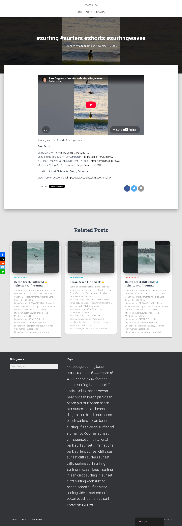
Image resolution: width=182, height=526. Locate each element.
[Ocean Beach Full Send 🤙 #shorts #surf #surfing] (35, 257)
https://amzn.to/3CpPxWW (105, 160)
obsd (83, 391)
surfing (100, 463)
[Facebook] (2, 254)
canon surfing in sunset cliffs (89, 385)
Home (79, 12)
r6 (80, 427)
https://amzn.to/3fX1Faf (90, 165)
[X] (2, 259)
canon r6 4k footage (91, 379)
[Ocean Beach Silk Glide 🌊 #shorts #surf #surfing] (146, 257)
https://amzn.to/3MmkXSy (98, 156)
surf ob (94, 493)
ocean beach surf (89, 415)
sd (112, 427)
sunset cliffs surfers (82, 457)
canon (72, 372)
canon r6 (85, 373)
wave (79, 504)
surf (89, 463)
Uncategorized (57, 186)
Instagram (100, 12)
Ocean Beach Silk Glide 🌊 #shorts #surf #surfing (142, 283)
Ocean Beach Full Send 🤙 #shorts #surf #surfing (31, 283)
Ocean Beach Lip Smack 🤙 (87, 282)
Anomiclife (167, 519)
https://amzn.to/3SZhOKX (74, 152)
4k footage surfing (81, 366)
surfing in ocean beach (84, 469)
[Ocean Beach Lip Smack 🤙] (91, 257)
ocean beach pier (90, 397)
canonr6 (96, 374)
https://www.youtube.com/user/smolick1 (89, 177)
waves (89, 504)
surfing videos (78, 493)
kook (70, 391)
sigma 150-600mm (82, 433)
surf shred (95, 498)
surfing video (97, 487)
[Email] (2, 267)
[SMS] (2, 271)
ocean (93, 391)
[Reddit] (2, 263)
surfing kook (84, 481)
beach (101, 366)
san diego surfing (95, 427)
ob (76, 391)
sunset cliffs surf (100, 451)
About (89, 12)
